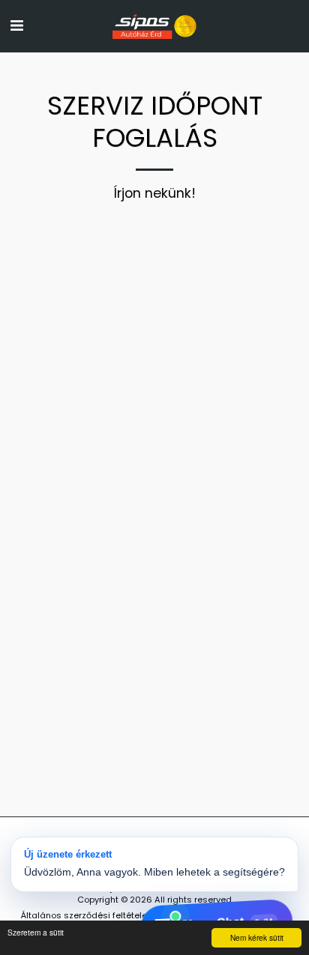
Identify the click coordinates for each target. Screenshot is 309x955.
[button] (16, 25)
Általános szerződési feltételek (86, 915)
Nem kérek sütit (257, 937)
